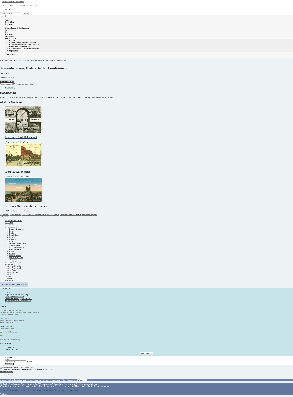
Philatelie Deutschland (13, 268)
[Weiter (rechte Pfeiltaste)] (3, 376)
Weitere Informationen (69, 380)
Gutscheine (9, 280)
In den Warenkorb (7, 82)
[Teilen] (5, 374)
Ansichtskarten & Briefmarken (13, 2)
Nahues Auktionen (11, 349)
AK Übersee (9, 225)
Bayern (11, 231)
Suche (7, 359)
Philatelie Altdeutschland (13, 266)
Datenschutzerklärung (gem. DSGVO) (24, 44)
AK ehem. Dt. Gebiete (13, 262)
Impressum (13, 51)
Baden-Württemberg (16, 229)
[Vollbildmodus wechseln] (3, 374)
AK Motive (9, 223)
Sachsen (12, 254)
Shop (7, 30)
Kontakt (12, 40)
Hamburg (12, 239)
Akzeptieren (82, 380)
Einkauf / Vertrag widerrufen (14, 284)
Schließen (3, 394)
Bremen (12, 237)
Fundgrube (8, 278)
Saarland (12, 252)
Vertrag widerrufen (146, 353)
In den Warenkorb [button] (24, 142)
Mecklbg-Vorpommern (17, 243)
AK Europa (9, 264)
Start (6, 20)
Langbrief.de (9, 347)
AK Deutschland (16, 60)
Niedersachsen (14, 245)
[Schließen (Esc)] (8, 374)
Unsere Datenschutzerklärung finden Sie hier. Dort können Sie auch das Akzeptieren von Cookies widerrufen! (40, 390)
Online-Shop (9, 22)
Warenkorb (9, 364)
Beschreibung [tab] (10, 88)
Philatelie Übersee (11, 274)
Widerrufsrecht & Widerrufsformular (24, 49)
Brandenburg (28, 60)
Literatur (8, 276)
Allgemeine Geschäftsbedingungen (22, 42)
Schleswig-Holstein (16, 258)
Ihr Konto (8, 357)
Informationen (10, 38)
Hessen (11, 241)
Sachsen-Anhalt (15, 256)
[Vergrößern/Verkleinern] (1, 374)
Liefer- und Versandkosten (19, 46)
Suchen (25, 13)
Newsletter (9, 24)
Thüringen (13, 260)
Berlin (11, 233)
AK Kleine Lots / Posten (13, 221)
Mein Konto (9, 9)
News (7, 32)
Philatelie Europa (11, 270)
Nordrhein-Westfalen (16, 247)
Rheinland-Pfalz (15, 249)
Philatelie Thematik (12, 272)
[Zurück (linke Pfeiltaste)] (1, 376)
